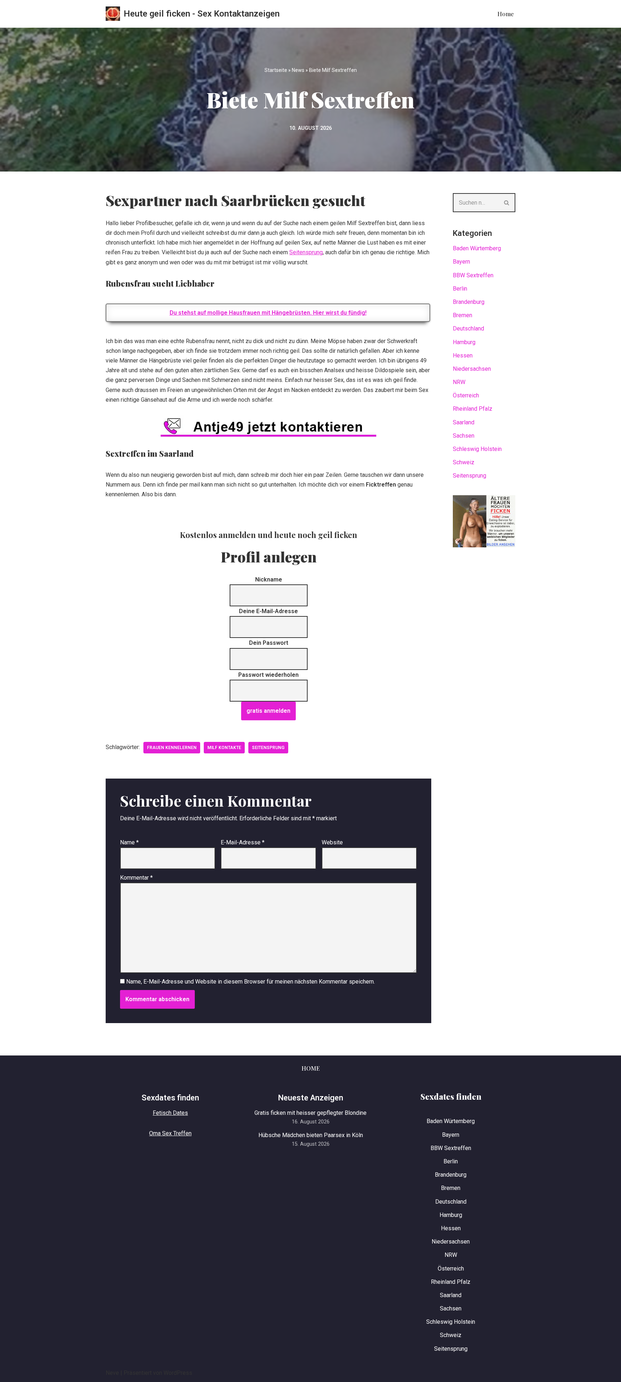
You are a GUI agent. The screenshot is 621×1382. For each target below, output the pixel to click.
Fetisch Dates (170, 1112)
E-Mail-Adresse (242, 842)
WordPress (178, 1372)
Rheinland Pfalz (472, 408)
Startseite (275, 70)
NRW (459, 382)
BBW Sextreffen (473, 275)
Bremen (462, 315)
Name (129, 842)
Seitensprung (306, 252)
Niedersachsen (472, 368)
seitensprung (268, 747)
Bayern (461, 261)
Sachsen (463, 435)
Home (505, 14)
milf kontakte (224, 747)
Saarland (463, 422)
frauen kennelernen (172, 747)
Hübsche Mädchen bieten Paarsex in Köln (310, 1135)
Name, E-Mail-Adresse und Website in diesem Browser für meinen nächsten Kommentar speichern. (250, 981)
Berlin (460, 288)
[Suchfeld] (506, 202)
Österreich (466, 395)
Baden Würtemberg (477, 248)
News (298, 70)
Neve (112, 1372)
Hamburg (464, 342)
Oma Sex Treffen (170, 1133)
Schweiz (463, 462)
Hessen (463, 355)
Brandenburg (468, 301)
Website (332, 842)
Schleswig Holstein (477, 449)
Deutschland (468, 328)
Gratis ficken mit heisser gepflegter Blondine (310, 1112)
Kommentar (136, 877)
